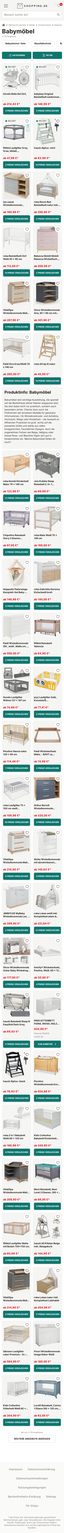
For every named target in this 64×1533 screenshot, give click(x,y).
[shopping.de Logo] (32, 5)
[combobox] (32, 14)
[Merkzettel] (58, 6)
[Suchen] (58, 14)
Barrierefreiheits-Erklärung (24, 1496)
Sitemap (51, 1496)
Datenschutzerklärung (41, 1469)
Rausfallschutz (42, 43)
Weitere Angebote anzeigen (32, 1438)
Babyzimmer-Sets (15, 43)
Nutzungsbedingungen (32, 1487)
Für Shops (32, 1505)
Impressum (15, 1469)
